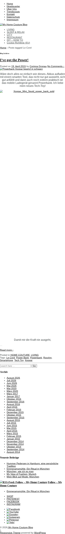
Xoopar (28, 360)
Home (10, 3)
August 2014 (13, 452)
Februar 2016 (14, 409)
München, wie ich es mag (20, 471)
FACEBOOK (13, 501)
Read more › (6, 350)
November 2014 (15, 444)
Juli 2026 (11, 380)
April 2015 (12, 430)
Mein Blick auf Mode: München (23, 476)
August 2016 (13, 404)
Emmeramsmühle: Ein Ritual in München (28, 468)
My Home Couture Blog (20, 527)
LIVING (10, 29)
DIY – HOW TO (15, 40)
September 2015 (15, 417)
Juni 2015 (12, 425)
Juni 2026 (12, 383)
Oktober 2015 (14, 415)
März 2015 (12, 433)
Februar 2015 (14, 436)
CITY (9, 34)
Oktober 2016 (14, 399)
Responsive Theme (10, 532)
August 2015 (13, 420)
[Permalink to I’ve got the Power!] (21, 69)
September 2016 (15, 401)
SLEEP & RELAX (15, 32)
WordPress (40, 532)
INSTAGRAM (13, 504)
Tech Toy (19, 360)
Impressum (12, 19)
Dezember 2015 (15, 412)
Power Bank (22, 357)
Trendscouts (13, 11)
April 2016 (12, 407)
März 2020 (12, 391)
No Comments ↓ (55, 66)
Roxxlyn (47, 357)
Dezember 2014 (15, 441)
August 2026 (13, 377)
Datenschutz (13, 17)
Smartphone (6, 360)
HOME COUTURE (20, 355)
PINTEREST (13, 499)
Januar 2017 (13, 396)
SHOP (10, 496)
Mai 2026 (11, 385)
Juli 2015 (11, 423)
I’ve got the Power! (14, 60)
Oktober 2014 (14, 446)
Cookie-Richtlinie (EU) (18, 42)
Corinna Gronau (38, 66)
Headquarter (13, 6)
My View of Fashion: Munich (21, 474)
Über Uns (12, 9)
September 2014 (15, 449)
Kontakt (11, 14)
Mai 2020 (11, 388)
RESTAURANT (14, 37)
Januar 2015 (13, 438)
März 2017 (12, 393)
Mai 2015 (11, 428)
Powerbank (36, 357)
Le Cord (10, 357)
